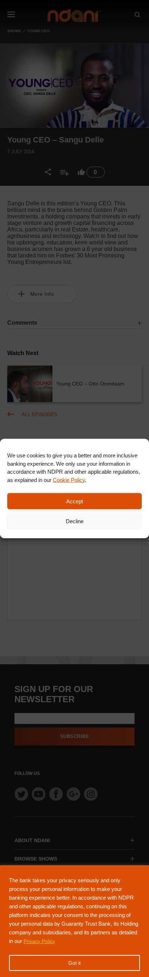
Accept (74, 501)
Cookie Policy (69, 480)
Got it (74, 963)
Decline (75, 521)
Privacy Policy (39, 941)
